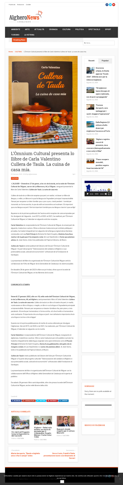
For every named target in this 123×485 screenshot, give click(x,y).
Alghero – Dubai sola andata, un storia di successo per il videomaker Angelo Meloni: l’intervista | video (43, 432)
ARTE (27, 29)
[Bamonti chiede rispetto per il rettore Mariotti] (65, 421)
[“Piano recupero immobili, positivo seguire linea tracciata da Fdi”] (90, 161)
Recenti (92, 61)
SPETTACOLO (94, 29)
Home (11, 52)
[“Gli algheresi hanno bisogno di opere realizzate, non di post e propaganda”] (90, 90)
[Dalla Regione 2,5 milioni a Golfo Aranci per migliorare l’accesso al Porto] (90, 124)
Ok (62, 482)
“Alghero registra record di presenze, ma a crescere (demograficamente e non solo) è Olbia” (98, 145)
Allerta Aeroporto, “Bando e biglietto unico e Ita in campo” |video (25, 454)
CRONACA (53, 29)
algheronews (32, 174)
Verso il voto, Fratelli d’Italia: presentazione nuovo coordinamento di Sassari (59, 455)
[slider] (96, 194)
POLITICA (79, 29)
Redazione (20, 4)
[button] (98, 188)
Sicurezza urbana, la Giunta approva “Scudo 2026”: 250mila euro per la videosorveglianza (97, 74)
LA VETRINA (29, 35)
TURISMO (15, 35)
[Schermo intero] (109, 194)
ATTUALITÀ (39, 29)
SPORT (108, 29)
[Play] (87, 194)
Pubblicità (12, 4)
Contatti (28, 4)
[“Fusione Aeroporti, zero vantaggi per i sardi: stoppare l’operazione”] (90, 107)
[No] (120, 479)
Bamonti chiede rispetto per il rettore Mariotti (65, 431)
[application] (98, 188)
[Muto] (106, 194)
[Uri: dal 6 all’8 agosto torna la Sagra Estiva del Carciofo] (20, 422)
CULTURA (66, 29)
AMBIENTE (15, 29)
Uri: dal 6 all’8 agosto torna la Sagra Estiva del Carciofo (20, 434)
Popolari (105, 61)
